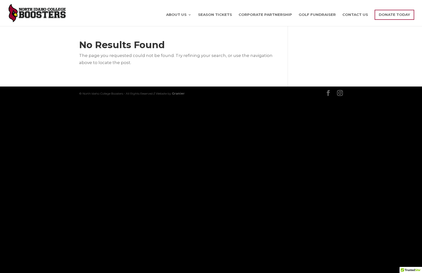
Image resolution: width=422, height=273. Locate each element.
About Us (176, 15)
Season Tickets (215, 15)
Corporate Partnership (265, 15)
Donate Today (394, 14)
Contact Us (355, 15)
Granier (178, 93)
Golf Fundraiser (317, 15)
